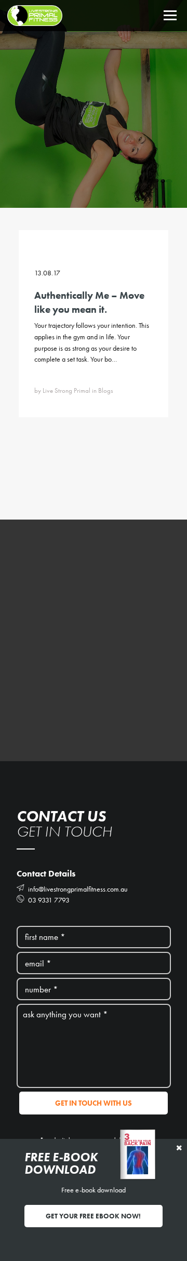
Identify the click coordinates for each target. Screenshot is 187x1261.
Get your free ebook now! (93, 1216)
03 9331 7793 (48, 900)
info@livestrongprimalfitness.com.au (77, 889)
